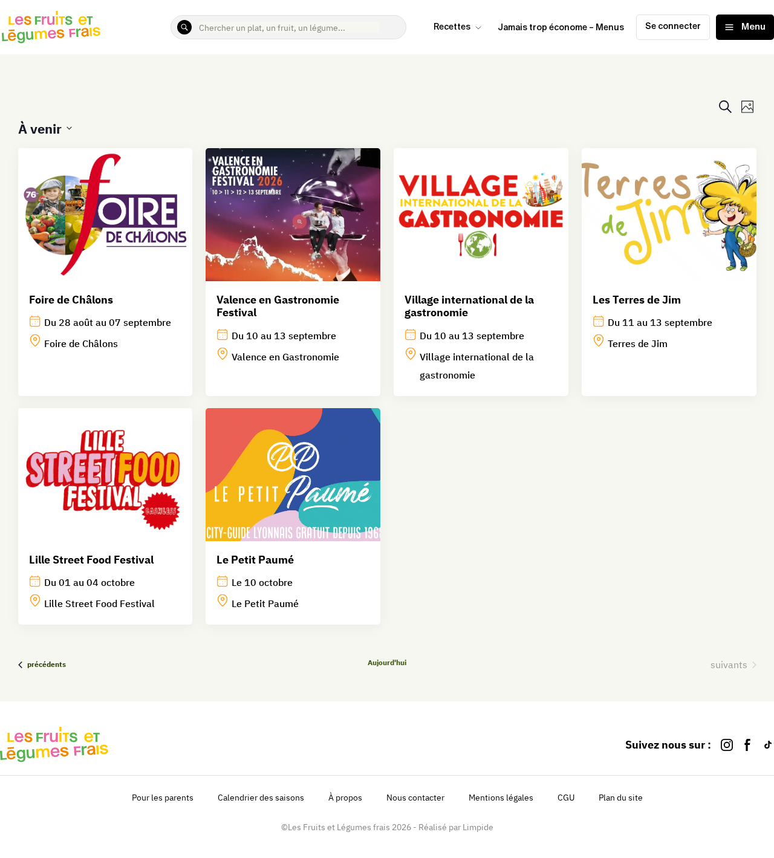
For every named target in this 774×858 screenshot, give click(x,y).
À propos (345, 797)
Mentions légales (501, 797)
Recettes (452, 27)
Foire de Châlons (71, 300)
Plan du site (621, 797)
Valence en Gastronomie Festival (277, 306)
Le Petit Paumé (255, 560)
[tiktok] (768, 744)
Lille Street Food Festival (91, 560)
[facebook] (747, 744)
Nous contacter (415, 797)
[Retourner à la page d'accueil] (51, 27)
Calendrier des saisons (261, 797)
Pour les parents (163, 797)
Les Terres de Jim (637, 300)
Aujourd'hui (387, 662)
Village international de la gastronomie (469, 306)
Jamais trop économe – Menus (561, 28)
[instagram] (727, 744)
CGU (566, 797)
